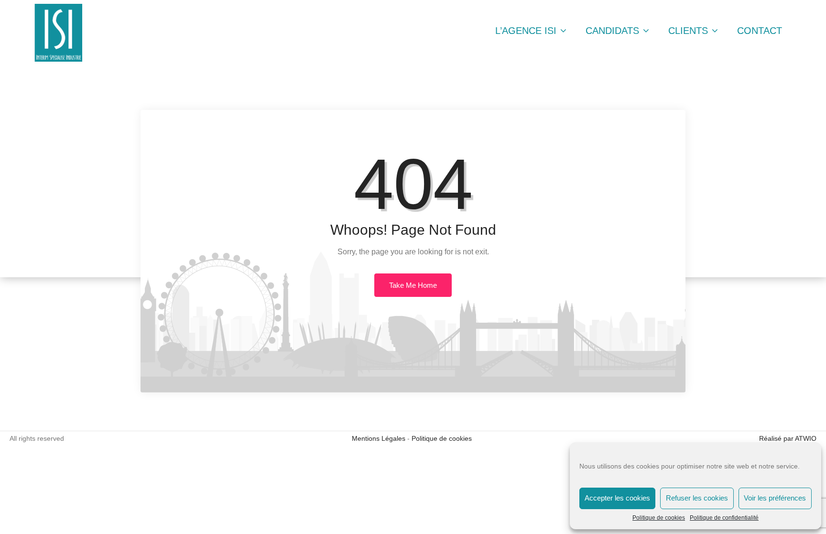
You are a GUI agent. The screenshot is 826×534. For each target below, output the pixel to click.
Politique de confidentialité (724, 517)
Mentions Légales (378, 438)
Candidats (614, 30)
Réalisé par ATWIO (787, 438)
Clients (689, 30)
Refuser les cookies (697, 498)
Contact (759, 30)
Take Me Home (413, 285)
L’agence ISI (527, 30)
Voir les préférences (775, 498)
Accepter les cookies (617, 498)
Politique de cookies (658, 517)
